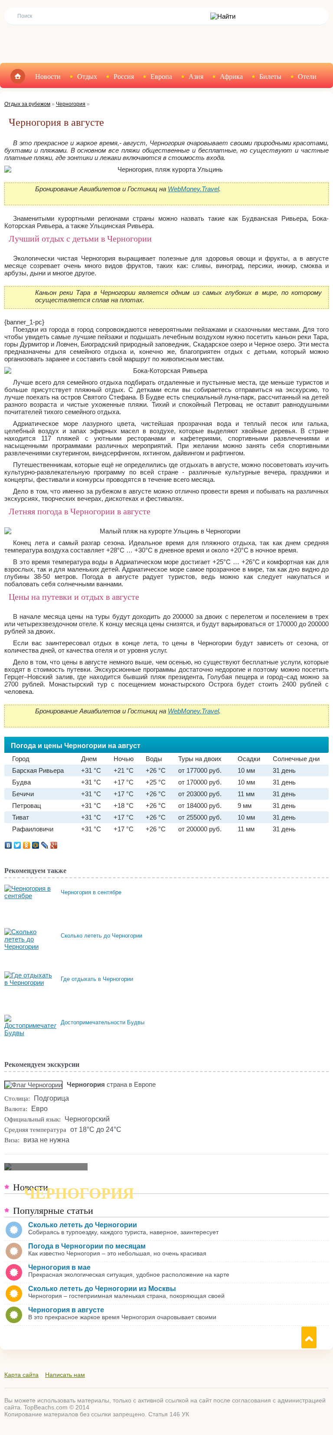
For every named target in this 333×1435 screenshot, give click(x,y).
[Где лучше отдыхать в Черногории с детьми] (30, 975)
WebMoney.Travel (193, 189)
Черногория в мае (59, 1267)
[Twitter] (17, 845)
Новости (48, 76)
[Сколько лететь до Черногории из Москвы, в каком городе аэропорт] (30, 931)
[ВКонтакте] (8, 845)
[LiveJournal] (44, 845)
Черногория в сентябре (91, 892)
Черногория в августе (66, 1310)
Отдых (87, 76)
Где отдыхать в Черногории (97, 979)
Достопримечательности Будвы (102, 1022)
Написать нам (65, 1374)
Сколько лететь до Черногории (101, 935)
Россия (124, 76)
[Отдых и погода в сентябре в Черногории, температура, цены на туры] (30, 888)
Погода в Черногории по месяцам (87, 1246)
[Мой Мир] (35, 845)
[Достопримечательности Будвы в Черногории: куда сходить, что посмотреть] (41, 1018)
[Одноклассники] (26, 845)
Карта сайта (21, 1374)
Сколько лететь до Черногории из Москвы (102, 1288)
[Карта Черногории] (46, 1166)
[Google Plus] (54, 845)
